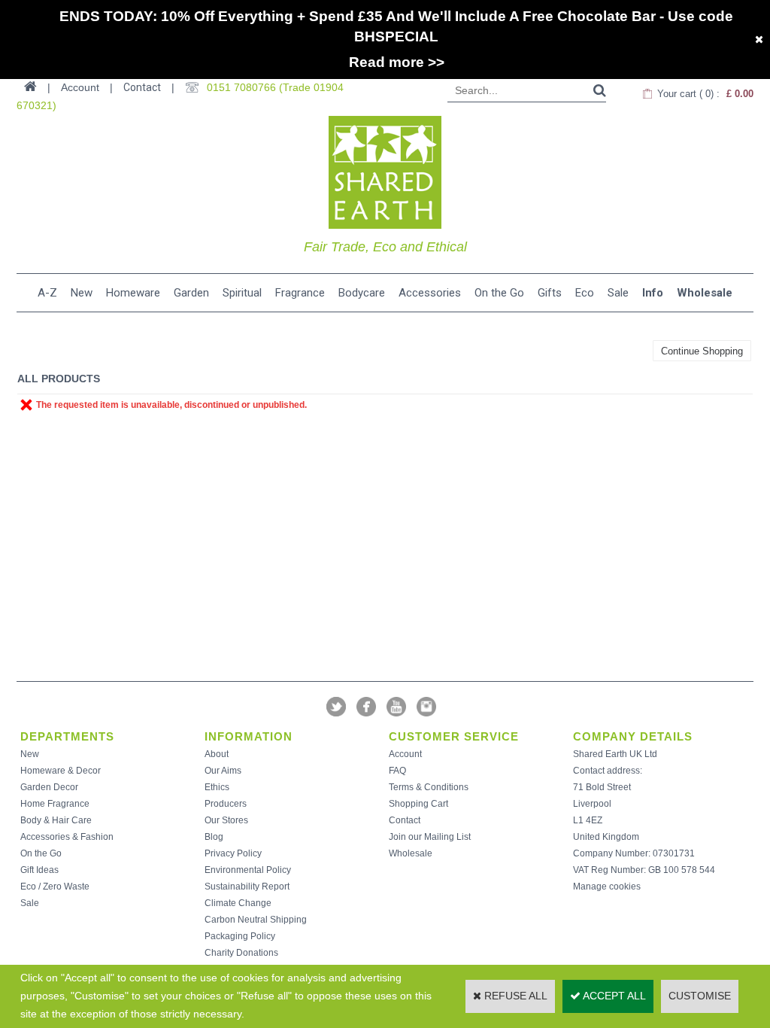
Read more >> (396, 62)
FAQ (397, 770)
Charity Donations (241, 952)
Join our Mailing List (430, 837)
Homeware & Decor (60, 770)
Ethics (217, 787)
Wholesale (704, 293)
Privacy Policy (233, 853)
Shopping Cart (418, 803)
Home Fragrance (54, 803)
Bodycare (361, 293)
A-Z (47, 293)
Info (652, 293)
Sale (618, 293)
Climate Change (238, 903)
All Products (58, 379)
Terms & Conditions (428, 787)
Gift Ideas (39, 870)
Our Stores (226, 820)
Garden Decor (49, 787)
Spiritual (242, 293)
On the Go (499, 293)
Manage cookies (607, 886)
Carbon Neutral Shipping (256, 919)
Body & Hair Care (56, 820)
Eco (584, 293)
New (81, 293)
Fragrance (300, 293)
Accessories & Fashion (67, 837)
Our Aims (223, 770)
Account (405, 754)
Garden (191, 293)
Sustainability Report (247, 886)
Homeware (133, 293)
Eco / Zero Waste (54, 886)
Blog (214, 837)
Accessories (430, 293)
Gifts (550, 293)
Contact (142, 87)
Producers (226, 803)
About (217, 754)
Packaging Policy (240, 936)
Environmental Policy (248, 870)
